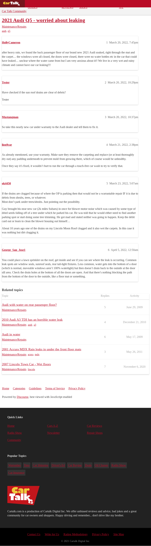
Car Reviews (67, 4)
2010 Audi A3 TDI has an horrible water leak (32, 319)
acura (30, 354)
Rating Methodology (76, 534)
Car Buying (75, 465)
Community (105, 3)
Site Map (118, 534)
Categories (19, 388)
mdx (37, 354)
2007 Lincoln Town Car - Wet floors (26, 364)
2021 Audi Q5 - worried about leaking (43, 20)
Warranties (14, 465)
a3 (35, 324)
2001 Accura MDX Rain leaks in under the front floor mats (41, 349)
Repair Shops (83, 4)
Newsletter (53, 432)
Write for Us (52, 534)
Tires (26, 465)
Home (5, 388)
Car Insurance (16, 472)
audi (4, 31)
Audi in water (11, 334)
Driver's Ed (58, 465)
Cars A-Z (122, 4)
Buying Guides (33, 4)
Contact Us (33, 534)
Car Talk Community (14, 11)
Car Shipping (40, 465)
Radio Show (14, 432)
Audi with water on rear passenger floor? (29, 305)
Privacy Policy (77, 388)
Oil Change (101, 465)
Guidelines (35, 388)
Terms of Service (55, 388)
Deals (51, 3)
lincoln (31, 369)
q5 (9, 31)
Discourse (22, 396)
